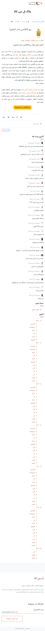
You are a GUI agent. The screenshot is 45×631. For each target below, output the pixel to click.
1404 (37, 343)
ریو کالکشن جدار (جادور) (20, 29)
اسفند (33, 381)
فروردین (32, 324)
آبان (34, 368)
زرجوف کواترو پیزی (37, 218)
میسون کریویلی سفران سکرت (34, 178)
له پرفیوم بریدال (38, 234)
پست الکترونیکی (38, 610)
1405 (37, 320)
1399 (37, 548)
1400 (37, 507)
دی (34, 374)
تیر (34, 333)
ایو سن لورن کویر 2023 (36, 202)
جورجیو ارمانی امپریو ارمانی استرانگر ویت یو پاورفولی (27, 282)
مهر (34, 365)
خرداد (33, 330)
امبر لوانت (40, 298)
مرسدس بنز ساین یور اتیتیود (34, 258)
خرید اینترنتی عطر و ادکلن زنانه (31, 89)
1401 (38, 466)
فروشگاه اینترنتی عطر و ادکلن (27, 93)
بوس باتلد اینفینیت (37, 170)
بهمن (33, 377)
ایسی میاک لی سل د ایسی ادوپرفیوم (32, 154)
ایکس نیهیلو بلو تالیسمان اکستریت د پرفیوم (29, 250)
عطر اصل (15, 55)
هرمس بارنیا (39, 290)
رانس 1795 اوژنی (38, 226)
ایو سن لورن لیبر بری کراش (35, 186)
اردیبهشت (32, 327)
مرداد (33, 336)
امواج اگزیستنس (38, 274)
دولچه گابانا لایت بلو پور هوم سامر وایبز (31, 194)
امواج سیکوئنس (38, 210)
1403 (37, 384)
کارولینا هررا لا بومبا (37, 162)
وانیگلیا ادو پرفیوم (37, 242)
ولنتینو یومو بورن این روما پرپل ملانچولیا (31, 146)
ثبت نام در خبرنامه (12, 618)
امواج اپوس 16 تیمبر (37, 266)
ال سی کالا (24, 22)
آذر (34, 371)
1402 (37, 425)
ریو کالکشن (29, 55)
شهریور (33, 339)
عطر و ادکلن (35, 309)
